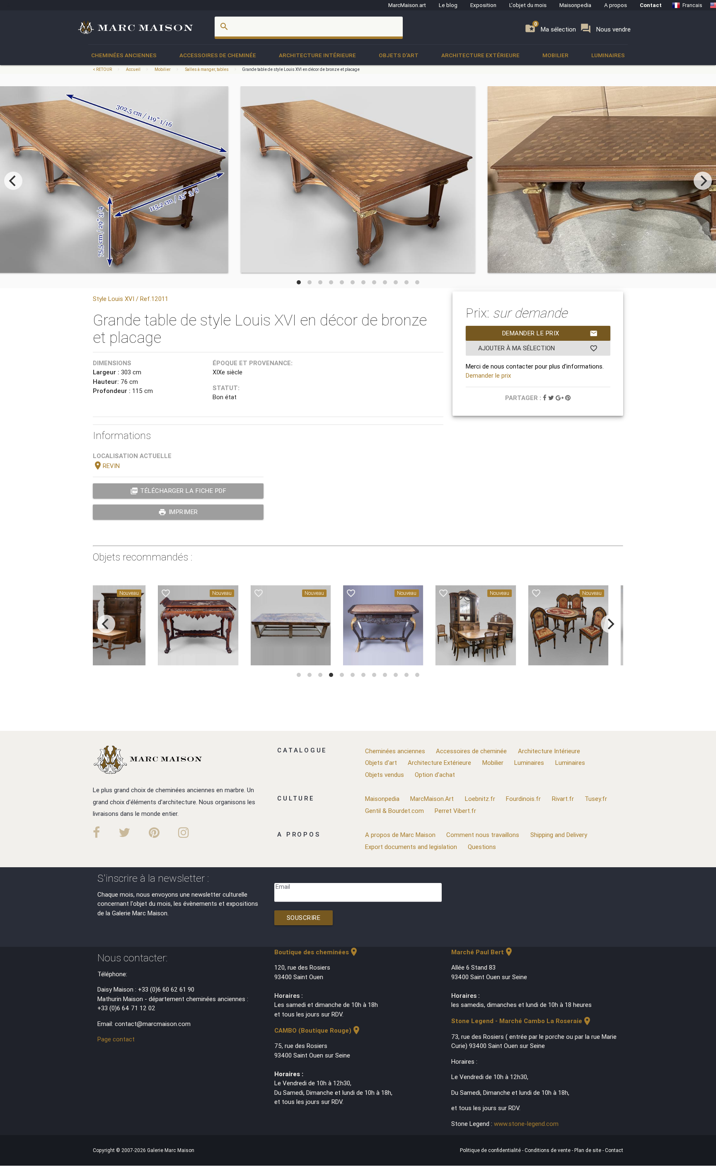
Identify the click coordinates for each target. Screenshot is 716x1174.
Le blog (448, 5)
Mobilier (555, 55)
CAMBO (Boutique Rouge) (317, 1030)
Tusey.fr (596, 799)
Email (283, 886)
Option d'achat (435, 775)
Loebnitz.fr (480, 799)
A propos (615, 5)
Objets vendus (384, 775)
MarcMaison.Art (432, 799)
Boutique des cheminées (316, 952)
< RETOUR (103, 69)
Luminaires (608, 55)
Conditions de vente (548, 1150)
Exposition (483, 5)
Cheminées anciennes (124, 55)
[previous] (13, 181)
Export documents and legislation (411, 847)
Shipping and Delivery (558, 835)
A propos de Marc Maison (400, 835)
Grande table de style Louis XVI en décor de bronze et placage (301, 69)
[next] (703, 181)
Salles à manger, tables (207, 69)
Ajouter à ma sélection (538, 348)
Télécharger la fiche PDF (178, 491)
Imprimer (178, 512)
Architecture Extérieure (480, 55)
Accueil (133, 69)
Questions (482, 847)
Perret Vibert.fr (455, 811)
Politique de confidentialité (491, 1150)
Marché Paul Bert (482, 952)
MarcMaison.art (407, 5)
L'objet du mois (528, 5)
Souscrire (304, 918)
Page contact (116, 1039)
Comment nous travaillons (482, 835)
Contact (651, 5)
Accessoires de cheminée (217, 55)
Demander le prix (550, 333)
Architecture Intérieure (317, 55)
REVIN (106, 466)
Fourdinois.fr (523, 799)
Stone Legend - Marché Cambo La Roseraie (521, 1021)
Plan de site (588, 1150)
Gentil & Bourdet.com (394, 811)
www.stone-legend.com (526, 1124)
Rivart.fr (563, 799)
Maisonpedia (575, 5)
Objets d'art (398, 55)
